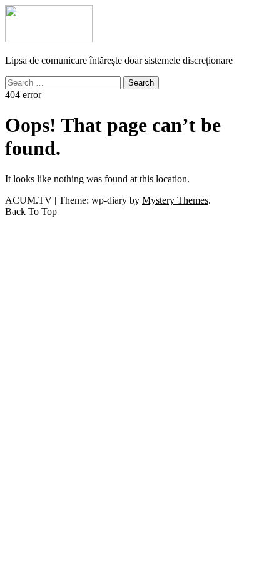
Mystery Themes (175, 200)
